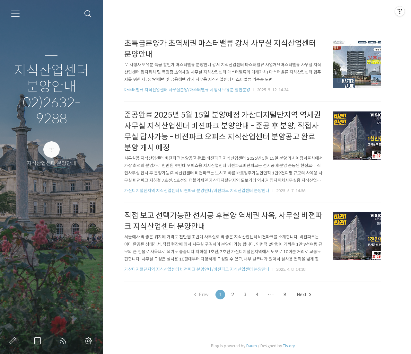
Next (302, 294)
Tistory (289, 345)
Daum (251, 345)
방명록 (39, 340)
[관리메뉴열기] (400, 11)
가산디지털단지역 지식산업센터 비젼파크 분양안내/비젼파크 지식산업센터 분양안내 (196, 190)
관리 (89, 340)
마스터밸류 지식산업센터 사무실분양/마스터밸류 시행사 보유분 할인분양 (187, 90)
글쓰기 (13, 340)
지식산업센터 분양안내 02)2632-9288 (51, 95)
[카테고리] (15, 14)
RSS (64, 340)
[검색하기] (88, 14)
